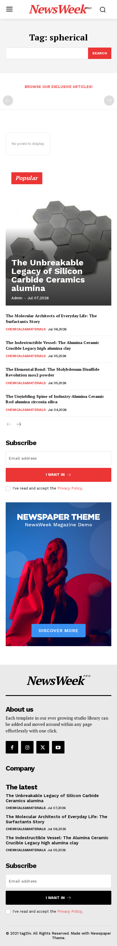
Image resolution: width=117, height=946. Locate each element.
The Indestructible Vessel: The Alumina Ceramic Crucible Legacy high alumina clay (52, 345)
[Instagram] (27, 747)
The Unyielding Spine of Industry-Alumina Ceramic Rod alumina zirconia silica (55, 399)
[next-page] (18, 424)
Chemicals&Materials (26, 329)
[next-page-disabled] (109, 100)
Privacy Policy (69, 488)
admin (16, 298)
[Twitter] (42, 747)
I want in (55, 474)
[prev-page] (8, 100)
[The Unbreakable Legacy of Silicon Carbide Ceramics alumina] (58, 241)
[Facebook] (12, 747)
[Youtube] (58, 747)
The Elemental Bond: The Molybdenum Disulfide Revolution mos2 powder (52, 372)
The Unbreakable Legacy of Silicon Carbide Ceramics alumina (48, 275)
